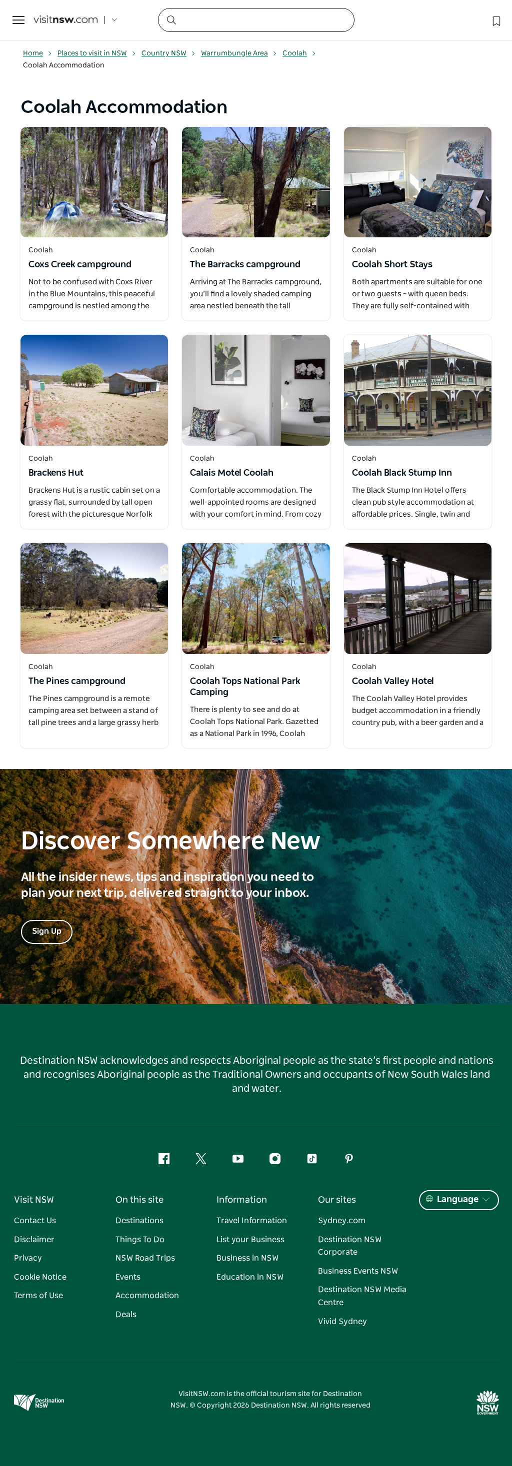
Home (33, 53)
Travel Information (251, 1221)
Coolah (294, 53)
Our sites (337, 1200)
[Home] (66, 20)
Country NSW (164, 53)
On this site (140, 1200)
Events (128, 1277)
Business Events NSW (358, 1271)
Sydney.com (342, 1221)
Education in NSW (250, 1277)
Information (241, 1200)
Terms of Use (38, 1296)
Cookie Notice (40, 1277)
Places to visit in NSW (92, 53)
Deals (126, 1315)
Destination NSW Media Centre (362, 1296)
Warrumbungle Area (234, 53)
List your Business (250, 1240)
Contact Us (35, 1221)
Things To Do (140, 1240)
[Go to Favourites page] (495, 20)
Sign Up (47, 931)
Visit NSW (34, 1200)
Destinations (140, 1221)
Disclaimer (34, 1240)
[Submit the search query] (171, 19)
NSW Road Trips (145, 1258)
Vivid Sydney (342, 1322)
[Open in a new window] (94, 182)
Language (457, 1199)
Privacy (28, 1258)
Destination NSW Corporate (350, 1246)
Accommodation (147, 1296)
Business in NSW (247, 1258)
